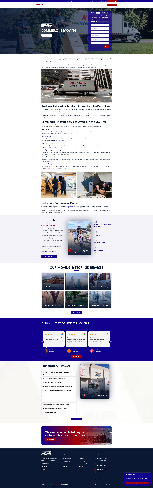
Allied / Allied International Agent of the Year (69, 1)
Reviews (44, 1)
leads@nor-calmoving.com (102, 469)
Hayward (94, 64)
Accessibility (109, 484)
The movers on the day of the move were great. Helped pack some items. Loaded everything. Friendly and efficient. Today (76, 340)
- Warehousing (65, 466)
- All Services (64, 469)
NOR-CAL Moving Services (65, 59)
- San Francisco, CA (83, 463)
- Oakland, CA (82, 466)
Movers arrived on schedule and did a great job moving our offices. (54, 338)
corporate (71, 145)
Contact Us (38, 1)
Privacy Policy (144, 480)
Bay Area (101, 64)
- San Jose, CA (82, 461)
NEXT (106, 46)
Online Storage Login (112, 1)
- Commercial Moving (66, 461)
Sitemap (102, 484)
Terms (89, 484)
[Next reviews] (111, 341)
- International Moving (66, 463)
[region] (137, 479)
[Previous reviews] (42, 341)
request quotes (70, 206)
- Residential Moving (66, 458)
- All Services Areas (83, 469)
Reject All (137, 483)
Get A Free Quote (112, 5)
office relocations (54, 131)
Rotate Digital (53, 486)
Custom (129, 483)
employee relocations (81, 145)
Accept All (145, 483)
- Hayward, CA (82, 458)
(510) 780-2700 (81, 251)
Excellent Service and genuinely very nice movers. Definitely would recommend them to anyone (99, 339)
